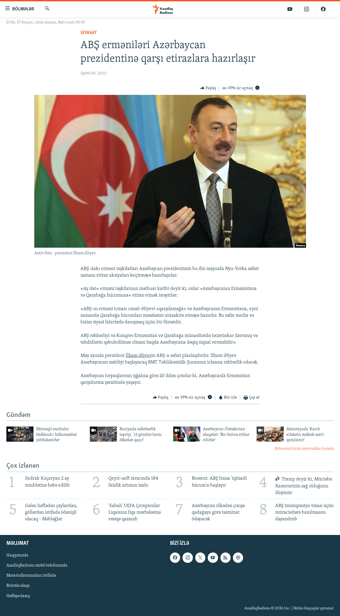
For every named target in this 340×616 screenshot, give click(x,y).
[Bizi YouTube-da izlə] (290, 9)
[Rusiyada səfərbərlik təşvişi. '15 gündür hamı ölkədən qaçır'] (103, 434)
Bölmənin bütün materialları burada (304, 449)
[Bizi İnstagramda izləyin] (306, 9)
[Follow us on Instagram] (187, 557)
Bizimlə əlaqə (17, 586)
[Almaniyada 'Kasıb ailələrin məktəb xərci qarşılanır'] (270, 434)
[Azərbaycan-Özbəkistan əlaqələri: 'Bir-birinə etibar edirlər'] (186, 434)
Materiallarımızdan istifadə (31, 576)
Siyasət (88, 33)
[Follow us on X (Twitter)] (200, 557)
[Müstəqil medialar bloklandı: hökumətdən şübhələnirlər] (19, 434)
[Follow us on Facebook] (175, 557)
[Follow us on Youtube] (213, 557)
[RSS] (225, 557)
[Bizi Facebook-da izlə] (323, 9)
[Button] (208, 88)
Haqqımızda (17, 555)
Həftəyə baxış (18, 596)
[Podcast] (238, 557)
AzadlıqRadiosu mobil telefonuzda (36, 565)
